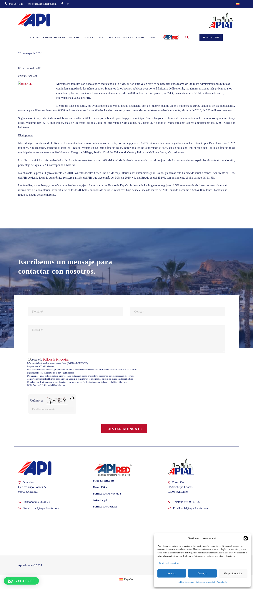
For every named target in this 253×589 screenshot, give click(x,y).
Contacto (153, 37)
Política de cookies (186, 582)
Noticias (128, 37)
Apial (102, 37)
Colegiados (89, 37)
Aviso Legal (222, 582)
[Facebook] (62, 3)
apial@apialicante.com (194, 508)
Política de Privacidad (56, 359)
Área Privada (211, 37)
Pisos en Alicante (103, 480)
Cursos (140, 37)
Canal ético (100, 487)
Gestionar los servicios (169, 563)
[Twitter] (67, 3)
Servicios (74, 37)
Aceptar (171, 573)
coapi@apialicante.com (45, 508)
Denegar (202, 573)
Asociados (114, 37)
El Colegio (33, 37)
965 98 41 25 (42, 501)
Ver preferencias (233, 573)
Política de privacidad (205, 582)
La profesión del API (54, 37)
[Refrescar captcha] (72, 398)
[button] (245, 538)
